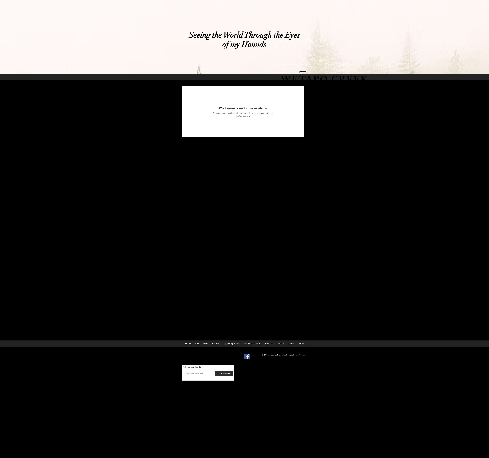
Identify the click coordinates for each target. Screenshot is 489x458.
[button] (271, 64)
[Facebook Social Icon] (247, 356)
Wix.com (301, 355)
